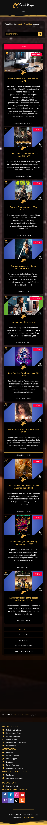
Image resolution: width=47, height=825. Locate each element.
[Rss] (22, 800)
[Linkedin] (11, 795)
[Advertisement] (23, 684)
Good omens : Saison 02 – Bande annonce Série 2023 (23, 486)
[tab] (23, 46)
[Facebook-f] (5, 795)
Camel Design (28, 817)
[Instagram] (16, 795)
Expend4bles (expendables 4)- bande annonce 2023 (23, 543)
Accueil (19, 24)
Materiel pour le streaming (23, 322)
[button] (23, 11)
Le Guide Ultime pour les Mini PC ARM (23, 79)
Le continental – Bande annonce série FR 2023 (23, 155)
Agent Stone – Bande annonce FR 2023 (23, 430)
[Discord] (11, 800)
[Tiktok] (16, 800)
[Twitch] (5, 800)
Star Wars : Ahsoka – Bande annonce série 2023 (23, 267)
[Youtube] (22, 795)
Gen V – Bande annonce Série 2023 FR (23, 208)
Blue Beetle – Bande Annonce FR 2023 (23, 374)
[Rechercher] (40, 34)
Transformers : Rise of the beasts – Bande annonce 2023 (23, 599)
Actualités (28, 24)
